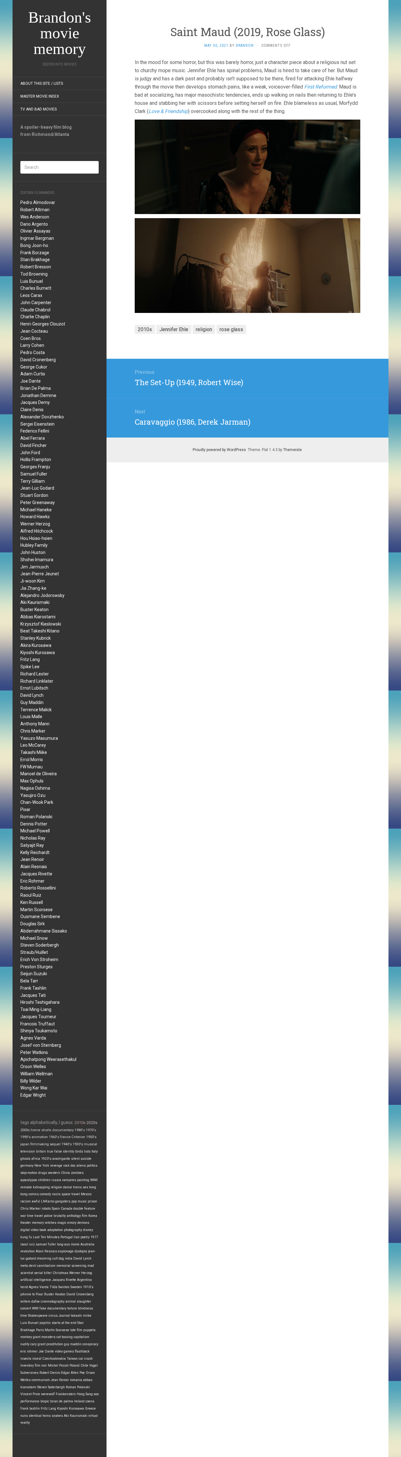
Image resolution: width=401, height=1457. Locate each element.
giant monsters (44, 1337)
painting (83, 1180)
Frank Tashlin (33, 988)
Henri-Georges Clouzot (42, 323)
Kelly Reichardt (34, 852)
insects (25, 1359)
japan (24, 1144)
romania (76, 1380)
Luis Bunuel (31, 281)
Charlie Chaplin (35, 316)
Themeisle (292, 450)
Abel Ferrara (32, 438)
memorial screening (71, 1266)
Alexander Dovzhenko (42, 416)
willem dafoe (30, 1301)
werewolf (48, 1394)
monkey (26, 1337)
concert (25, 1308)
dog (61, 1258)
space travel (70, 1194)
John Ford (30, 452)
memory (38, 1223)
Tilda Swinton (59, 1287)
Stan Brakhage (35, 259)
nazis (56, 1194)
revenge (56, 1166)
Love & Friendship (168, 111)
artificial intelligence (35, 1280)
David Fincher (33, 445)
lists (87, 1151)
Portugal (66, 1237)
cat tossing (64, 1337)
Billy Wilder (30, 1080)
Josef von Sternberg (40, 1045)
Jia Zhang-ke (33, 588)
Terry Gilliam (32, 481)
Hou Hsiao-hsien (36, 538)
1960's (54, 1137)
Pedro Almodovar (37, 202)
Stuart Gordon (34, 495)
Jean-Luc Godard (37, 488)
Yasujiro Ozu (32, 795)
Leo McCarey (33, 745)
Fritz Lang (30, 659)
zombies (77, 1173)
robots (46, 1209)
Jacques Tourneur (38, 1016)
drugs (42, 1173)
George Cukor (33, 366)
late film (76, 1330)
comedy (45, 1194)
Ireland (79, 1401)
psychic (45, 1323)
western (54, 1173)
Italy (94, 1151)
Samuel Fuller (33, 473)
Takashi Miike (33, 752)
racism (25, 1201)
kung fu (26, 1237)
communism (41, 1380)
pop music (79, 1201)
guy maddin (72, 1344)
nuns (24, 1416)
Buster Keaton (34, 609)
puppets (89, 1330)
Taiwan (72, 1359)
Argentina (84, 1280)
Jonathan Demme (38, 395)
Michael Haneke (36, 509)
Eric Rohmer (32, 881)
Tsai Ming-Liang (35, 1009)
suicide (86, 1159)
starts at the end (64, 1323)
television (27, 1151)
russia (56, 1180)
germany (27, 1166)
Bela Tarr (29, 980)
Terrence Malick (36, 709)
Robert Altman (34, 209)
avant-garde (61, 1159)
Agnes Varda (33, 1037)
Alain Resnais (33, 866)
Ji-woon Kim (32, 580)
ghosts (25, 1159)
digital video (29, 1230)
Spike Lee (29, 666)
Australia (87, 1244)
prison (92, 1201)
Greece (90, 1408)
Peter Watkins (34, 1052)
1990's (25, 1137)
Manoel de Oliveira (38, 773)
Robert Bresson (35, 266)
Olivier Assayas (35, 231)
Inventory (27, 1365)
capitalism (81, 1337)
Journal (64, 1316)
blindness (85, 1308)
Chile (84, 1365)
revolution (27, 1251)
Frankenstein (66, 1394)
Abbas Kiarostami (37, 616)
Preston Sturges (36, 966)
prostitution (54, 1344)
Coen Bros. (31, 338)
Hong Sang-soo (88, 1394)
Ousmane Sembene (40, 916)
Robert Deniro (49, 1373)
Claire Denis (32, 409)
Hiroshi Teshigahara (40, 1002)
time (23, 1316)
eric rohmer (29, 1351)
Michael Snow (34, 938)
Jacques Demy (35, 402)
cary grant (37, 1344)
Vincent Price (30, 1394)
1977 (94, 1237)
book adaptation (51, 1230)
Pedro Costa (32, 352)
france (65, 1137)
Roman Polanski (36, 816)
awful (36, 1201)
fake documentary (52, 1308)
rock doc (69, 1166)
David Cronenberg (38, 359)
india (68, 1258)
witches (50, 1223)
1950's (91, 1137)
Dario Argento (34, 224)
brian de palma (61, 1401)
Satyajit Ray (32, 845)
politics (92, 1166)
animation (40, 1137)
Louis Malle (31, 716)
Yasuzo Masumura (39, 738)
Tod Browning (34, 274)
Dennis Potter (33, 823)
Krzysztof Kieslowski (40, 623)
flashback (82, 1351)
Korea (92, 1216)
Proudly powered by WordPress (219, 450)
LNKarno (47, 1201)
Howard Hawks (35, 516)
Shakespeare (38, 1316)
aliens (81, 1166)
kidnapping (41, 1187)
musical (90, 1144)
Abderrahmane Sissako (43, 930)
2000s (25, 1130)
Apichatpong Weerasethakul (48, 1059)
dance (67, 1187)
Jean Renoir (32, 859)
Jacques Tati (33, 995)
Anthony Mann (34, 723)
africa (35, 1159)
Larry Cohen (32, 345)
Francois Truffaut (37, 1023)
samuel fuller (46, 1244)
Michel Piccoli (58, 1365)
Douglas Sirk (32, 923)
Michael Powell (35, 830)
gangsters (62, 1201)
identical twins (40, 1416)
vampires (69, 1180)
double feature (84, 1209)
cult (55, 1258)
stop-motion (28, 1173)
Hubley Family (34, 545)
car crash (86, 1359)
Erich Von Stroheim (39, 959)
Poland (75, 1365)
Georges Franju (35, 466)
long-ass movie (68, 1244)
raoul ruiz (27, 1244)
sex (85, 1187)
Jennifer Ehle (173, 329)
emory (71, 1223)
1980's (80, 1130)
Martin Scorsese (36, 909)
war (23, 1216)
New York (41, 1166)
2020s (91, 1123)
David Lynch (32, 695)
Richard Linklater (36, 681)
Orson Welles (33, 1066)
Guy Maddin (32, 702)
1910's (88, 1287)
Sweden (76, 1287)
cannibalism (46, 1266)
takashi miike (81, 1316)
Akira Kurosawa (35, 645)
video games (64, 1351)
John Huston (32, 552)
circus (53, 1316)
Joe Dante (30, 381)
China (65, 1173)
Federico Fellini (34, 430)
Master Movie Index (39, 96)
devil (32, 1266)
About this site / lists (41, 83)
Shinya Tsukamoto (38, 1030)
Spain (56, 1209)
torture (72, 1308)
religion (56, 1187)
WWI (35, 1308)
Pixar (25, 809)
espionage (66, 1251)
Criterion (78, 1137)
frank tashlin (30, 1408)
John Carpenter (35, 302)
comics (34, 1194)
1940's (66, 1144)
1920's (46, 1159)
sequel (55, 1144)
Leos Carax (31, 295)
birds (79, 1151)
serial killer (43, 1273)
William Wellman (36, 1073)
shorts (46, 1130)
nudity (24, 1344)
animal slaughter (78, 1301)
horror (35, 1130)
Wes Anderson (34, 216)
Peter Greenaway (37, 502)
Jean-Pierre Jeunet (39, 573)
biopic (44, 1401)
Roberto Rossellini (38, 887)
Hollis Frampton (35, 459)
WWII (94, 1180)
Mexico (86, 1194)
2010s (80, 1122)
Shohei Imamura (36, 559)
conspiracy (90, 1344)
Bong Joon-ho (34, 245)
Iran (77, 1237)
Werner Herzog (35, 523)
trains (77, 1187)
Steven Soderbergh (39, 945)
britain (41, 1151)
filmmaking (39, 1144)
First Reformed (320, 87)
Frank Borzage (34, 252)
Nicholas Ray (32, 838)
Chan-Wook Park (36, 802)
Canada (66, 1209)
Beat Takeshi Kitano (40, 630)
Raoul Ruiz (30, 895)
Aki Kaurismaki (34, 602)
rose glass (231, 329)
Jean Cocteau (34, 331)
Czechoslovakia (54, 1359)
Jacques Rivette (36, 873)
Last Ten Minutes (46, 1237)
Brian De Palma (35, 388)
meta (24, 1266)
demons (83, 1223)
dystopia (81, 1251)
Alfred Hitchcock (36, 531)
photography (73, 1230)
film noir (41, 1365)
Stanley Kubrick (35, 638)
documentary (63, 1130)
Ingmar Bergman (37, 238)
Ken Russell (31, 902)
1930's (78, 1144)
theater (25, 1223)
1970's (91, 1130)
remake (26, 1187)
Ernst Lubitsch (34, 688)
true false (54, 1151)
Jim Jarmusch (34, 566)
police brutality (55, 1216)
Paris (40, 1330)
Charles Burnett (35, 288)
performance (29, 1401)
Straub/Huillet (34, 952)
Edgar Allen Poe (73, 1373)
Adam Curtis (32, 373)
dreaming (44, 1258)
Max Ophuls (32, 780)
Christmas (60, 1273)
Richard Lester (34, 673)
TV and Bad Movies (38, 109)
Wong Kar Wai (33, 1087)
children (44, 1180)
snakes (57, 1416)
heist (24, 1287)
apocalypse (28, 1180)
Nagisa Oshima (35, 788)
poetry (85, 1237)
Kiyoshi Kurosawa (37, 652)
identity (68, 1151)
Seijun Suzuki (33, 973)
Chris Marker (32, 731)
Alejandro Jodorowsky (42, 595)
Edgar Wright (33, 1095)
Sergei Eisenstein (37, 424)
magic (61, 1223)
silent (75, 1159)
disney (88, 1230)
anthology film (77, 1216)
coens (90, 1401)
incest (36, 1359)
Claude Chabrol (35, 309)
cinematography (53, 1301)
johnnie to (27, 1294)
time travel (35, 1216)
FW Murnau (31, 766)
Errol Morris (31, 759)
